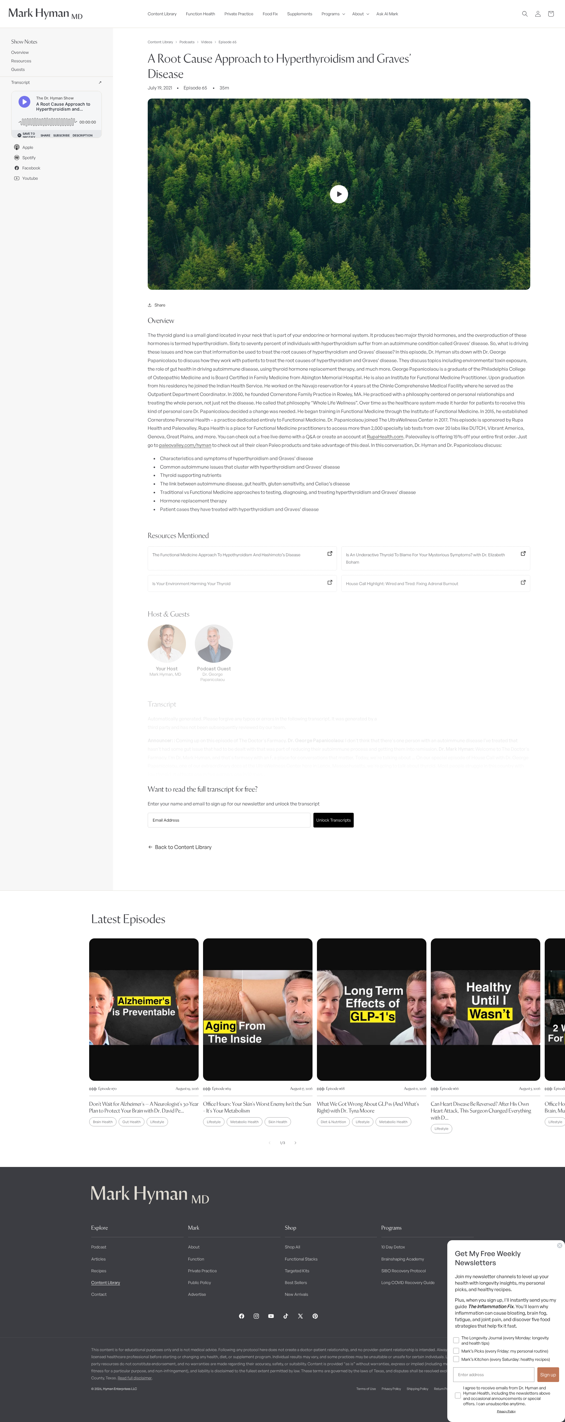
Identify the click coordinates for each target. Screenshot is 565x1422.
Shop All (292, 1246)
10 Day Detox (393, 1246)
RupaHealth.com (385, 436)
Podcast (98, 1246)
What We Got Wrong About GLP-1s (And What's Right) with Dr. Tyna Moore (368, 1107)
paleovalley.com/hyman (185, 445)
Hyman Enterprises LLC (120, 1389)
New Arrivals (296, 1294)
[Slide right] (295, 1142)
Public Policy (199, 1282)
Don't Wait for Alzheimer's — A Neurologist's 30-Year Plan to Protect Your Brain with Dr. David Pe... (144, 1107)
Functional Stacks (301, 1258)
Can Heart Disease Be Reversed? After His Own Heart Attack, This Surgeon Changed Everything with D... (481, 1110)
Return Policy (443, 1389)
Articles (98, 1258)
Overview (20, 52)
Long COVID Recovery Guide (408, 1282)
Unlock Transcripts (333, 819)
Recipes (98, 1270)
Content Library (160, 42)
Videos (206, 42)
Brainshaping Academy (402, 1258)
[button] (332, 14)
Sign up (548, 1375)
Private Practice (202, 1270)
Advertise (197, 1294)
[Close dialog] (560, 1245)
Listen (111, 1408)
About (194, 1246)
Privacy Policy (391, 1389)
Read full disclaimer (135, 1378)
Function (196, 1258)
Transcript (56, 82)
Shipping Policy (417, 1389)
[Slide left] (269, 1142)
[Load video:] (339, 194)
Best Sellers (296, 1282)
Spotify (29, 157)
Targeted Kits (297, 1270)
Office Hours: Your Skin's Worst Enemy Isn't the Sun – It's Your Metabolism (257, 1107)
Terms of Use (366, 1389)
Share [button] (159, 304)
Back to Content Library (183, 847)
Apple (27, 147)
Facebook (31, 167)
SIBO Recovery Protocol (403, 1270)
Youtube (30, 178)
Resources (21, 60)
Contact (99, 1294)
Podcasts (187, 42)
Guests (18, 69)
